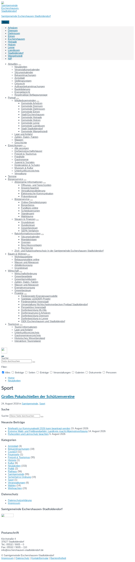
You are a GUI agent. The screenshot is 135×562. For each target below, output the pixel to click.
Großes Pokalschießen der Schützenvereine (38, 397)
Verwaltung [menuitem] (20, 173)
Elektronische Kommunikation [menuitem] (37, 193)
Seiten (32, 372)
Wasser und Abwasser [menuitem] (26, 262)
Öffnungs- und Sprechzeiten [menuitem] (36, 185)
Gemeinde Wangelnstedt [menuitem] (34, 131)
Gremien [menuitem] (25, 242)
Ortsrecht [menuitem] (19, 83)
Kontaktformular (39, 558)
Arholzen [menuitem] (12, 27)
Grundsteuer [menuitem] (28, 222)
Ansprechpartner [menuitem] (30, 187)
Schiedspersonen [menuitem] (30, 210)
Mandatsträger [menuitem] (29, 239)
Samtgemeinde (30, 403)
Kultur (11, 463)
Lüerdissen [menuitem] (14, 50)
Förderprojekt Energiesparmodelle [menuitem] (39, 296)
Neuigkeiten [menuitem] (20, 66)
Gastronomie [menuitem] (21, 159)
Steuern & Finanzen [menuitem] (24, 219)
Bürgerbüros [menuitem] (27, 205)
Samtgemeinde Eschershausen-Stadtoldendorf (26, 16)
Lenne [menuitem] (11, 47)
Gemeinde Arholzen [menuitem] (31, 103)
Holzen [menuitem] (11, 44)
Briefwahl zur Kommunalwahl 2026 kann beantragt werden (39, 428)
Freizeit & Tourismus (19, 457)
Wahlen (12, 485)
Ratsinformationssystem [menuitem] (27, 233)
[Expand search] (2, 356)
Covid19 (12, 451)
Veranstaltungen (62, 372)
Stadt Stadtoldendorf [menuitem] (32, 128)
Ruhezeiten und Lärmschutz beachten (28, 434)
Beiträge (19, 372)
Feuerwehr (13, 454)
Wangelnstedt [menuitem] (15, 55)
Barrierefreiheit (58, 558)
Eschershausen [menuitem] (16, 39)
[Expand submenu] (19, 64)
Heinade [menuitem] (12, 41)
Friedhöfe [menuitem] (19, 156)
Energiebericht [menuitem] (22, 92)
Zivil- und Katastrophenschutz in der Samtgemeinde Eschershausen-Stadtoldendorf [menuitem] (59, 251)
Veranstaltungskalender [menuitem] (27, 69)
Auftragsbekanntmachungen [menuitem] (29, 86)
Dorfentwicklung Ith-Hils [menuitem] (34, 310)
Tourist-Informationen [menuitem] (25, 326)
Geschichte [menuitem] (20, 142)
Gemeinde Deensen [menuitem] (32, 106)
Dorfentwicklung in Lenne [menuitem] (34, 318)
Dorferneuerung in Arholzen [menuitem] (35, 312)
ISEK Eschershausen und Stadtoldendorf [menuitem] (43, 321)
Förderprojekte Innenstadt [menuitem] (35, 301)
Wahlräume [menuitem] (27, 216)
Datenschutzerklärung (20, 500)
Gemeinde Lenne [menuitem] (30, 122)
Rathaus (12, 471)
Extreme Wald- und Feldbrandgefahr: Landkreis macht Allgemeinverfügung (48, 431)
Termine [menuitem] (12, 176)
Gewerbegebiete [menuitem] (23, 276)
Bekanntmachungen (18, 448)
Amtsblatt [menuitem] (19, 78)
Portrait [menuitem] (12, 97)
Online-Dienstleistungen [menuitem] (34, 202)
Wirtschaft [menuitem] (13, 270)
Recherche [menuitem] (27, 247)
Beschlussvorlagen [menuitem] (31, 245)
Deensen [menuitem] (13, 30)
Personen (110, 372)
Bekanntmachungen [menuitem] (25, 75)
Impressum (14, 503)
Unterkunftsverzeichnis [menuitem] (26, 170)
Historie (12, 460)
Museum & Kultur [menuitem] (23, 167)
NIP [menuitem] (10, 58)
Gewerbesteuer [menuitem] (29, 227)
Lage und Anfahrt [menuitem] (23, 134)
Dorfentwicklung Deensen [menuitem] (35, 315)
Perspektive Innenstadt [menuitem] (33, 307)
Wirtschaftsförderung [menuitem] (25, 273)
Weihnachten (15, 488)
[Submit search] (33, 361)
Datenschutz (22, 558)
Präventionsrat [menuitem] (29, 196)
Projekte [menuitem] (18, 293)
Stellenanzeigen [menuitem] (22, 80)
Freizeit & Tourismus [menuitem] (25, 153)
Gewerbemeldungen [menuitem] (25, 279)
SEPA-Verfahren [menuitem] (30, 230)
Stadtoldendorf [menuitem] (15, 53)
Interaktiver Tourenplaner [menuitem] (27, 341)
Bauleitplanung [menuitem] (22, 89)
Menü (5, 22)
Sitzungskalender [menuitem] (23, 72)
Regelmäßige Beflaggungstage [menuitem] (30, 94)
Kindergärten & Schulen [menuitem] (27, 165)
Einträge (44, 372)
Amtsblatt (13, 446)
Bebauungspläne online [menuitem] (26, 259)
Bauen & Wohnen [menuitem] (17, 253)
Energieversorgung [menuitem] (24, 287)
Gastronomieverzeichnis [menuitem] (27, 335)
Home (11, 377)
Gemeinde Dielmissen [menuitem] (33, 108)
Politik (11, 468)
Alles (8, 372)
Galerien (80, 372)
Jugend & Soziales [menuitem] (24, 162)
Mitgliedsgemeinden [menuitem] (25, 100)
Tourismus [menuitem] (13, 324)
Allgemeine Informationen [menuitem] (28, 182)
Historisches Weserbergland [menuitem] (29, 338)
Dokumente (95, 372)
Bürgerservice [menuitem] (15, 179)
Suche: (5, 358)
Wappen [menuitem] (18, 139)
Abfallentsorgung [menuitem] (23, 265)
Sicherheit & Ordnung (19, 477)
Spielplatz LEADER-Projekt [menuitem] (35, 298)
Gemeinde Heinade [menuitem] (31, 117)
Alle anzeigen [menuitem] (21, 148)
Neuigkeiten (14, 380)
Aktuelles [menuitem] (13, 63)
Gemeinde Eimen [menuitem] (30, 111)
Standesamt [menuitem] (27, 213)
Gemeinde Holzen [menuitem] (30, 120)
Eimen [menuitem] (11, 36)
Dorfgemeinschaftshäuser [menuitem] (28, 151)
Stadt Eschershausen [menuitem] (32, 114)
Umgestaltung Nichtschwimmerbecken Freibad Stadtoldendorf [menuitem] (54, 304)
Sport (42, 403)
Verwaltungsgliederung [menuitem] (33, 190)
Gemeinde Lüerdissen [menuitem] (33, 125)
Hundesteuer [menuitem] (28, 225)
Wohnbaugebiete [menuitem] (23, 256)
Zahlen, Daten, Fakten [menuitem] (26, 137)
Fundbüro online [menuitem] (29, 207)
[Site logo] (10, 11)
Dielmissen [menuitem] (14, 33)
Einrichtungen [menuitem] (15, 145)
